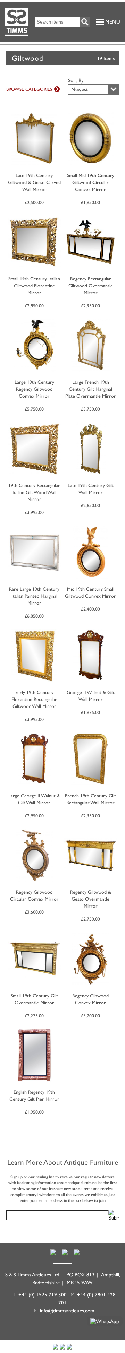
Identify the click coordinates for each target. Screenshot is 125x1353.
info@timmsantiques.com (67, 1310)
